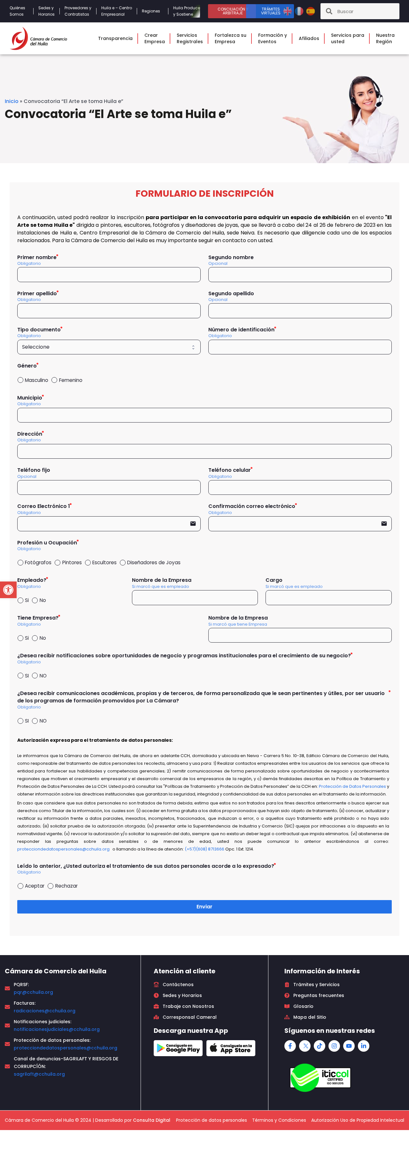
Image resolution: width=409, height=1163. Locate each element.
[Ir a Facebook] (290, 1046)
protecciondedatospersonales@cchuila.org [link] (65, 1048)
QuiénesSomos (17, 11)
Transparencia (115, 38)
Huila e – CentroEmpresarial (116, 11)
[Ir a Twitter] (305, 1046)
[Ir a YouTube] (349, 1046)
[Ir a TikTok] (319, 1046)
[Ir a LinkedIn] (363, 1046)
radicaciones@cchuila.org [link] (44, 1011)
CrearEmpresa (154, 38)
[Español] (310, 10)
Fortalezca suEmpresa (230, 38)
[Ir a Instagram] (334, 1046)
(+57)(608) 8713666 (204, 849)
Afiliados (309, 38)
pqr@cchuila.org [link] (33, 992)
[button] (8, 590)
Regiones (151, 11)
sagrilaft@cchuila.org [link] (39, 1074)
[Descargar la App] (178, 1048)
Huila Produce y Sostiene (186, 11)
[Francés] (299, 10)
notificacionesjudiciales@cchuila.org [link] (57, 1029)
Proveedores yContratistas (78, 11)
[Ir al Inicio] (38, 38)
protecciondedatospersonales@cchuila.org (63, 849)
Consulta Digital (151, 1120)
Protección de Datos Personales (352, 786)
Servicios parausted (347, 38)
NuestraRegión (385, 38)
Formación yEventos (272, 38)
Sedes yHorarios (46, 11)
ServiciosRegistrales (190, 38)
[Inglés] (288, 10)
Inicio (12, 101)
